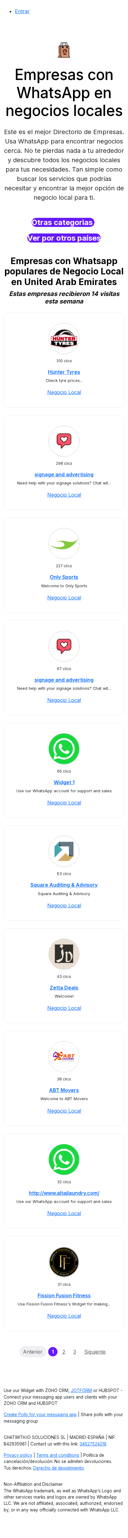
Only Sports (64, 577)
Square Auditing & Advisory (64, 885)
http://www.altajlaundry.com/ (64, 1193)
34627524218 (93, 1443)
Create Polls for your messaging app (40, 1414)
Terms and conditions (57, 1455)
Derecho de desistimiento (58, 1467)
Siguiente (95, 1352)
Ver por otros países (64, 238)
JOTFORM (81, 1390)
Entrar (22, 11)
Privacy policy (18, 1455)
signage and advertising (64, 474)
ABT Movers (64, 1090)
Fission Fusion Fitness (64, 1295)
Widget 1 (64, 782)
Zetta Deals (64, 987)
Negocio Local (64, 392)
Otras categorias (63, 222)
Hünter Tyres (64, 372)
